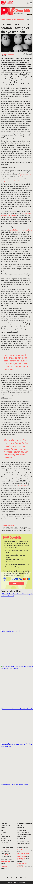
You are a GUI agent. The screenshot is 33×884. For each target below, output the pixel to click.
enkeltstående (14, 230)
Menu (31, 3)
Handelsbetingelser (24, 841)
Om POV (19, 825)
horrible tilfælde (27, 230)
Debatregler (21, 836)
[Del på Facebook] (24, 54)
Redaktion (20, 828)
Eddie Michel (21, 858)
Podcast (4, 832)
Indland (14, 19)
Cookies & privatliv (23, 843)
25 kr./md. (16, 584)
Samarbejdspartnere (24, 834)
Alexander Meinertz (7, 855)
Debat (3, 830)
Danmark (8, 19)
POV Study (4, 834)
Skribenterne (21, 830)
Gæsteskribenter (23, 832)
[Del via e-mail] (29, 54)
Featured (3, 19)
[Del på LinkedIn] (27, 54)
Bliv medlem (21, 839)
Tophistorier (5, 825)
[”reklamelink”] (16, 11)
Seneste (3, 828)
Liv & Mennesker (20, 19)
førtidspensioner (23, 485)
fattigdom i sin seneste (25, 175)
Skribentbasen (6, 840)
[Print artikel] (31, 54)
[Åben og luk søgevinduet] (28, 3)
